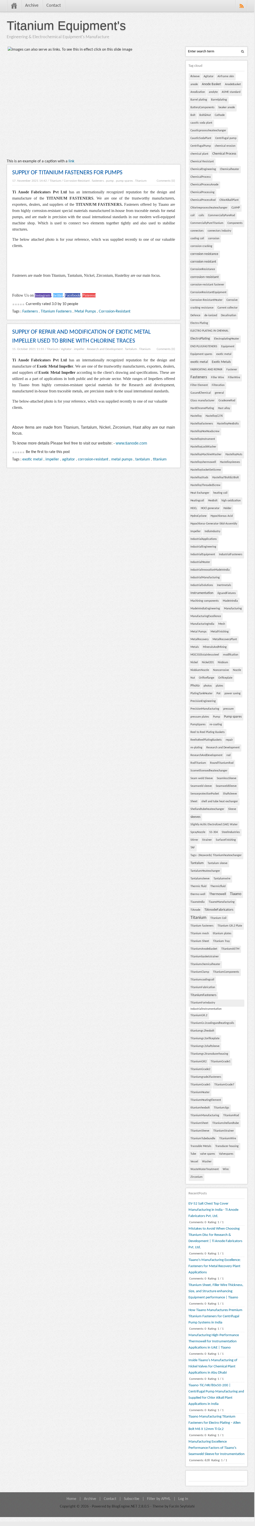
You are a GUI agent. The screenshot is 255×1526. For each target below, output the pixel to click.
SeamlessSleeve (226, 778)
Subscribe (131, 1499)
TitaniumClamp (199, 972)
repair (229, 739)
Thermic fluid (198, 886)
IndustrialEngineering (203, 546)
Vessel (194, 1161)
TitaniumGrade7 (224, 1084)
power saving (232, 693)
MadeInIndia (230, 600)
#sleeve (195, 76)
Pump (216, 716)
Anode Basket (211, 84)
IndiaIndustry (212, 531)
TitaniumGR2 (198, 1061)
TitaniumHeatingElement (205, 1100)
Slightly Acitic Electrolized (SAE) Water (214, 824)
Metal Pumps (85, 311)
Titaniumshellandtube (225, 1123)
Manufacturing (233, 608)
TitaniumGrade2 (200, 1069)
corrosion (213, 238)
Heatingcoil (197, 500)
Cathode (220, 115)
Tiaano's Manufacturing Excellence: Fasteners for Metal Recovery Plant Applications (214, 1266)
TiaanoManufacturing (222, 902)
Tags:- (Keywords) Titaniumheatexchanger (216, 855)
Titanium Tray (221, 941)
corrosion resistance (204, 254)
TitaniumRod (231, 1115)
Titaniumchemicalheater (205, 964)
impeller (79, 349)
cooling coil (197, 238)
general (219, 392)
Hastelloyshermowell (203, 462)
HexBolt (213, 500)
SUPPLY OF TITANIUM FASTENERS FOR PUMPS (67, 173)
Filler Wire (217, 377)
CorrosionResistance (202, 269)
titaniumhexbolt (200, 1107)
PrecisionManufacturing (204, 708)
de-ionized (210, 315)
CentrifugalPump (200, 145)
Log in (183, 1499)
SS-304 (213, 832)
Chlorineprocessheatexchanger (208, 207)
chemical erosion (225, 145)
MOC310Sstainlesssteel (204, 654)
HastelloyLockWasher (203, 446)
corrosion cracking (201, 246)
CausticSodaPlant (200, 138)
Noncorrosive (221, 670)
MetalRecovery (199, 639)
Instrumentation (201, 593)
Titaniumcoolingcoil (202, 979)
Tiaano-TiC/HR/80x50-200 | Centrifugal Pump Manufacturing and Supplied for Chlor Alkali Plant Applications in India (216, 1395)
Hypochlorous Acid (222, 516)
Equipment (227, 346)
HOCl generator (210, 508)
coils (201, 215)
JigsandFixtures (226, 593)
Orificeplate (225, 677)
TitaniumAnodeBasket (203, 948)
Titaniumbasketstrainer (204, 956)
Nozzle (237, 670)
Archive (31, 5)
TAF (192, 847)
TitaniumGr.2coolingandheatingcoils (212, 1023)
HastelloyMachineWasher (205, 454)
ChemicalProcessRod (203, 200)
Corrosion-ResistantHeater (206, 300)
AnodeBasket (233, 84)
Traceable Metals (200, 1146)
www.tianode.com (131, 443)
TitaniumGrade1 (220, 1061)
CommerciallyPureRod (221, 215)
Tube (193, 1153)
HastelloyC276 (214, 416)
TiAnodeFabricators (218, 910)
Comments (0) (166, 180)
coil (192, 215)
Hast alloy (224, 408)
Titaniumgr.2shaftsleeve (204, 1046)
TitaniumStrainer (223, 1130)
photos (208, 685)
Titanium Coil (218, 918)
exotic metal (32, 459)
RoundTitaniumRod (221, 763)
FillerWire (234, 377)
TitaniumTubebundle (202, 1138)
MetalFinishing (220, 631)
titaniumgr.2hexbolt (202, 1030)
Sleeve (232, 809)
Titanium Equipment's (66, 26)
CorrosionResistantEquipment (208, 292)
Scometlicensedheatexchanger (208, 770)
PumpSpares (198, 724)
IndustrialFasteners (230, 554)
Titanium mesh (199, 933)
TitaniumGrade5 (200, 1084)
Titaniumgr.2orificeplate (204, 1038)
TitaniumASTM (230, 948)
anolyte (213, 92)
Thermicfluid (217, 886)
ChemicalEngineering (203, 169)
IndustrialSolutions (201, 585)
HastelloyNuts (233, 454)
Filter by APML (159, 1499)
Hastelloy (196, 416)
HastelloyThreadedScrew (205, 485)
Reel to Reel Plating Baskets (207, 732)
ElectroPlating (200, 338)
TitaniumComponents (226, 972)
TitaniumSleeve (199, 1130)
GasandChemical (200, 392)
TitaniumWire (227, 1138)
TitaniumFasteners (203, 995)
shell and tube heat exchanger (219, 801)
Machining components (204, 600)
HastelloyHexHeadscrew (204, 431)
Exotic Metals (221, 362)
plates (219, 685)
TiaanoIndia (197, 902)
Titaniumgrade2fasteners (205, 1076)
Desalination (228, 315)
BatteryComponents (202, 107)
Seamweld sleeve (201, 786)
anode (194, 84)
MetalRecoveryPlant (225, 639)
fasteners (98, 180)
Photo (195, 686)
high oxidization (231, 500)
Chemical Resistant (202, 161)
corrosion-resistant (93, 459)
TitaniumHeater (200, 1092)
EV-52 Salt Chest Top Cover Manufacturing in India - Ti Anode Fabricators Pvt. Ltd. (213, 1210)
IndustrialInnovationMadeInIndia (210, 569)
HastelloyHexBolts (228, 423)
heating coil (220, 492)
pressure (228, 708)
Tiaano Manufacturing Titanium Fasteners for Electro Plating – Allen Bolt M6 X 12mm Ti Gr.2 (214, 1423)
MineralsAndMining (215, 647)
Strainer (207, 839)
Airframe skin (226, 76)
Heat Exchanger (199, 492)
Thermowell (217, 894)
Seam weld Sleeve (201, 778)
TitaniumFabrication (202, 987)
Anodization (197, 92)
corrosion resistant (203, 261)
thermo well (197, 894)
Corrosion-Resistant (77, 180)
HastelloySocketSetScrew (205, 469)
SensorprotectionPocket (204, 793)
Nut (192, 677)
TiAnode (195, 909)
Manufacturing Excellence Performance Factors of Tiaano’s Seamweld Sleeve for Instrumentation (216, 1448)
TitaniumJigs (221, 1107)
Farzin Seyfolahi (182, 1507)
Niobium (223, 662)
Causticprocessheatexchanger (208, 130)
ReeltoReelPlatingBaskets (206, 739)
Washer (207, 1161)
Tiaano (235, 894)
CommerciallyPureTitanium (206, 223)
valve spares (207, 1153)
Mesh (221, 624)
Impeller (195, 531)
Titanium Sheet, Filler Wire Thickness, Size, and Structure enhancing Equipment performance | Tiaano (215, 1291)
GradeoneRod (227, 400)
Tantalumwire (222, 878)
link (71, 161)
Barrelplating (219, 99)
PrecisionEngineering (203, 701)
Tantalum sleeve (217, 863)
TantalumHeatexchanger (205, 870)
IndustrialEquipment (202, 554)
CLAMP (235, 207)
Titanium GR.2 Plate (230, 925)
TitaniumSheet (199, 1123)
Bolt (192, 115)
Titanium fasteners (202, 925)
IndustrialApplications (203, 539)
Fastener (231, 369)
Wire (226, 1169)
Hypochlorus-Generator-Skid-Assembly (213, 523)
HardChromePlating (202, 408)
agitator (68, 459)
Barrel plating (198, 99)
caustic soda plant (201, 122)
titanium (160, 459)
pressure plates (199, 716)
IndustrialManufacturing (205, 577)
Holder (227, 508)
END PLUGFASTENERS (203, 346)
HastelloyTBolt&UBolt (225, 477)
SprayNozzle (197, 832)
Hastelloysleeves (230, 462)
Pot (218, 693)
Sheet (193, 801)
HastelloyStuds (199, 477)
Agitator (66, 349)
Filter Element (199, 385)
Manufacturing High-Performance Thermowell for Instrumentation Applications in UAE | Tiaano (213, 1341)
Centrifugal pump (225, 138)
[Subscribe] (241, 6)
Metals (194, 647)
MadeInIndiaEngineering (205, 608)
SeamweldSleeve (226, 786)
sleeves (195, 817)
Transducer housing (227, 1146)
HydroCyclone (198, 516)
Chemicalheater (229, 169)
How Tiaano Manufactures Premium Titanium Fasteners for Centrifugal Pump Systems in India (215, 1316)
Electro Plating (199, 323)
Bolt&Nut (205, 115)
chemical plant (199, 153)
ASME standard (231, 92)
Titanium (55, 180)
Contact (53, 5)
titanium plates (222, 933)
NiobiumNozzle (199, 670)
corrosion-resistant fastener (207, 284)
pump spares (124, 180)
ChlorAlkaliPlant (229, 200)
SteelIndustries (231, 832)
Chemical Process (224, 153)
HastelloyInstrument (202, 439)
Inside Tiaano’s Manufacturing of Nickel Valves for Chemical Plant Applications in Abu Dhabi (212, 1366)
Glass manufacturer (202, 400)
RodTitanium (198, 763)
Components (235, 223)
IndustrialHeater (200, 562)
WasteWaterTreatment (204, 1169)
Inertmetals (224, 585)
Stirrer (194, 839)
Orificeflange (206, 677)
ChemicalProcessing (202, 192)
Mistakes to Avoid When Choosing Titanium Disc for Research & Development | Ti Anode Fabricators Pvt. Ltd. (215, 1238)
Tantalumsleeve (200, 878)
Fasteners (30, 311)
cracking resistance (202, 307)
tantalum (142, 459)
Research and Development (105, 349)
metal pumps (121, 459)
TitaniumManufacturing (204, 1115)
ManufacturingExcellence (205, 616)
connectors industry (219, 230)
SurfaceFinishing (226, 839)
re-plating (196, 747)
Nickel (194, 662)
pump (110, 180)
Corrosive (232, 300)
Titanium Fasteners (56, 311)
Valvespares (226, 1153)
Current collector (228, 307)
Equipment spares (201, 354)
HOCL (193, 508)
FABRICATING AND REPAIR (206, 369)
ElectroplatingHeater (226, 338)
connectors (197, 230)
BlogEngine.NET (124, 1507)
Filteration (218, 385)
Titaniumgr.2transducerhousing (209, 1053)
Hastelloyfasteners (201, 423)
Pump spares (233, 716)
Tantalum (131, 349)
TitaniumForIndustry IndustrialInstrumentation (205, 1004)
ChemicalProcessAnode (204, 184)
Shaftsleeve (230, 793)
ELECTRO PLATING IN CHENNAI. (209, 330)
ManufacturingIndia (202, 624)
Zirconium (196, 1177)
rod (228, 755)
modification (230, 654)
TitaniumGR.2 (198, 1015)
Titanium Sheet (199, 941)
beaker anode (227, 107)
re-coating (216, 724)
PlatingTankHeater (201, 693)
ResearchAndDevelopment (206, 755)
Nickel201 (208, 662)
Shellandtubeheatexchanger (207, 809)
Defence (195, 315)
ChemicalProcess (200, 176)
